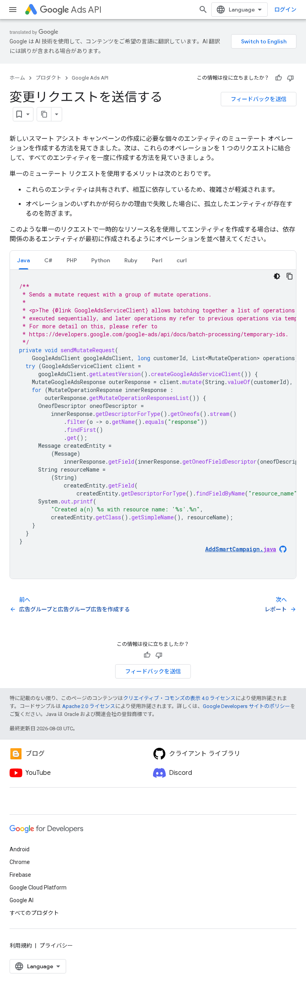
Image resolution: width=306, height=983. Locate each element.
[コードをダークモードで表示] (277, 276)
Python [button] (100, 260)
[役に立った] (278, 78)
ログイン (285, 9)
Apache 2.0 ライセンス (88, 706)
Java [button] (23, 260)
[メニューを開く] (13, 9)
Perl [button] (157, 260)
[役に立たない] (290, 78)
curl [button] (181, 260)
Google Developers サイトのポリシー (246, 706)
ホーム (17, 78)
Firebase (20, 875)
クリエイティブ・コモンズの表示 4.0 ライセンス (179, 698)
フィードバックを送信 (258, 99)
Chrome (20, 862)
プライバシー (56, 945)
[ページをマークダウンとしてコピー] (44, 114)
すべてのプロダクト (34, 913)
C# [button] (48, 260)
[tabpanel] (153, 424)
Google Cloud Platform (38, 887)
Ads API (86, 9)
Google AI (21, 900)
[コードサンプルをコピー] (289, 276)
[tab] (23, 260)
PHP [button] (72, 260)
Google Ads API (90, 78)
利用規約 (21, 945)
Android (19, 849)
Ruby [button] (130, 260)
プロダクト (48, 78)
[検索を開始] (203, 9)
